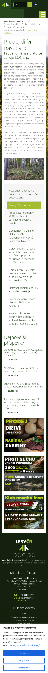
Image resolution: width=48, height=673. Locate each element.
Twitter (19, 555)
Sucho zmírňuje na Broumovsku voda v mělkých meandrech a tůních (23, 385)
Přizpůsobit (24, 660)
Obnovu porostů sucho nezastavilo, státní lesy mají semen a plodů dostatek (23, 352)
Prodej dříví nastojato (20, 205)
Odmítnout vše (24, 667)
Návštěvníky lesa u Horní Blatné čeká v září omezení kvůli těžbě (21, 369)
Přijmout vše (24, 653)
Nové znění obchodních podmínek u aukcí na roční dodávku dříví (23, 194)
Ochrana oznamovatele (24, 620)
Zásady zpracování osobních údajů (25, 645)
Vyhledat (29, 4)
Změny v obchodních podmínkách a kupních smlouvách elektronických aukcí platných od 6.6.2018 (23, 318)
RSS (33, 555)
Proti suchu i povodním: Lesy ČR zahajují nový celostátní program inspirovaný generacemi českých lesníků (21, 404)
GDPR (24, 613)
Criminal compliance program (24, 617)
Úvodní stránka (5, 5)
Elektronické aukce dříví (14, 27)
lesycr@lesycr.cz (27, 598)
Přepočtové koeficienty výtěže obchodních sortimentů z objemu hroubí (21, 218)
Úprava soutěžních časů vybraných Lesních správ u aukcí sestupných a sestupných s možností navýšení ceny (23, 255)
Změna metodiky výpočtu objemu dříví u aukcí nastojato (22, 302)
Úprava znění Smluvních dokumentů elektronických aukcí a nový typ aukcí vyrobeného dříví (23, 275)
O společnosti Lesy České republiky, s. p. (22, 24)
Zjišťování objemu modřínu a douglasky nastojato (23, 289)
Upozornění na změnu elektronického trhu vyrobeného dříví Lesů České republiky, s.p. (21, 236)
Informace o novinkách (14, 30)
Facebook (15, 555)
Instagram (24, 555)
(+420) (26, 595)
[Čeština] (37, 4)
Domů (27, 21)
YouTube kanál (29, 555)
